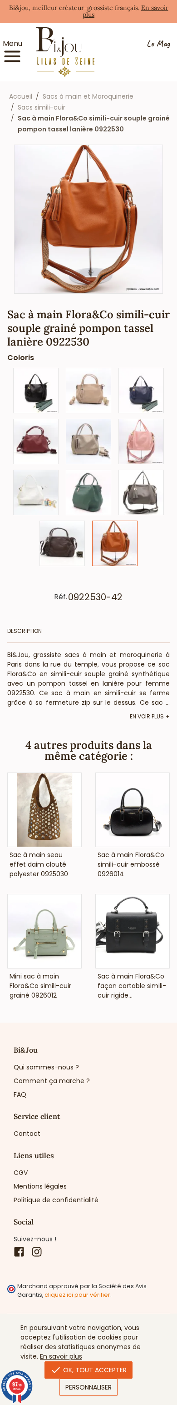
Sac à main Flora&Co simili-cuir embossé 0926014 (131, 864)
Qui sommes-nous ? (46, 1067)
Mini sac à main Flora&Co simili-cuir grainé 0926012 (40, 986)
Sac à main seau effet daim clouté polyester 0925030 (39, 864)
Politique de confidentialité (56, 1199)
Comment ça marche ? (52, 1080)
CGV (21, 1172)
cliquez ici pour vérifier (77, 1295)
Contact (27, 1133)
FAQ (20, 1094)
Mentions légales (40, 1186)
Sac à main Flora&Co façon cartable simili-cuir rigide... (132, 986)
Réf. (60, 597)
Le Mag (158, 44)
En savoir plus (61, 1356)
